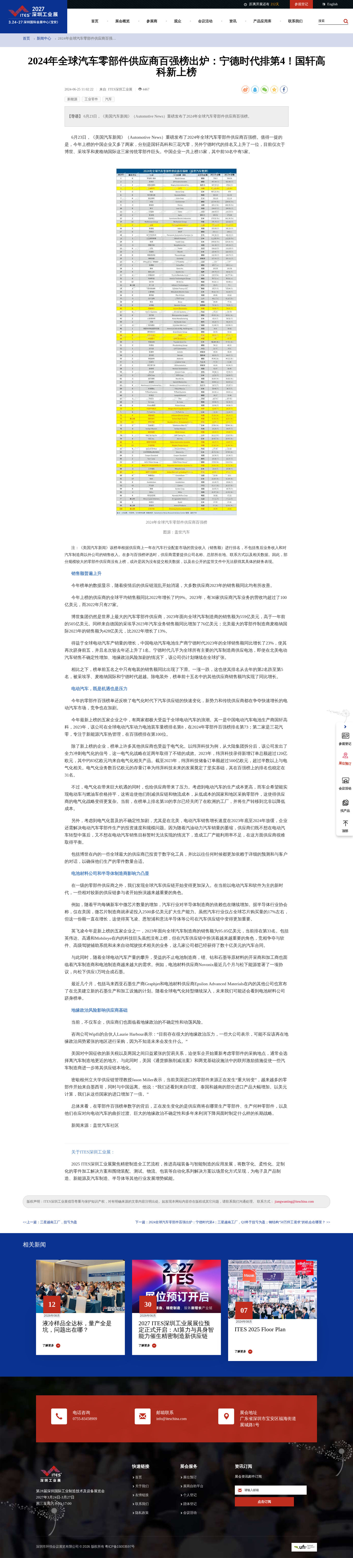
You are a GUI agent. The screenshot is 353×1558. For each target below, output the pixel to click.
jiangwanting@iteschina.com (294, 1201)
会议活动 (205, 21)
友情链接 (142, 1495)
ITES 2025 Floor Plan (260, 1329)
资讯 (233, 21)
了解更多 (48, 1345)
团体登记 (190, 1504)
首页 (94, 21)
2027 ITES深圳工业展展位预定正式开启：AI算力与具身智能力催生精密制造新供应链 (176, 1329)
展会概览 (122, 21)
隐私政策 (142, 1513)
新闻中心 (44, 38)
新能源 (72, 99)
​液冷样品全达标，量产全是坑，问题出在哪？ (77, 1326)
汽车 (108, 99)
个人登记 (190, 1495)
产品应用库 (262, 21)
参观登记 (301, 4)
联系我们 (295, 21)
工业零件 (91, 99)
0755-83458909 (85, 1419)
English (332, 4)
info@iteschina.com (171, 1419)
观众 (177, 21)
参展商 (151, 21)
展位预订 (190, 1477)
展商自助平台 (193, 1486)
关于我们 (142, 1486)
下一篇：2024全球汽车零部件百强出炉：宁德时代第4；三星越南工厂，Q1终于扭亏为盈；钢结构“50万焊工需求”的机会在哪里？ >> (232, 1222)
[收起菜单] (345, 727)
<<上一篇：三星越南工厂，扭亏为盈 (50, 1222)
